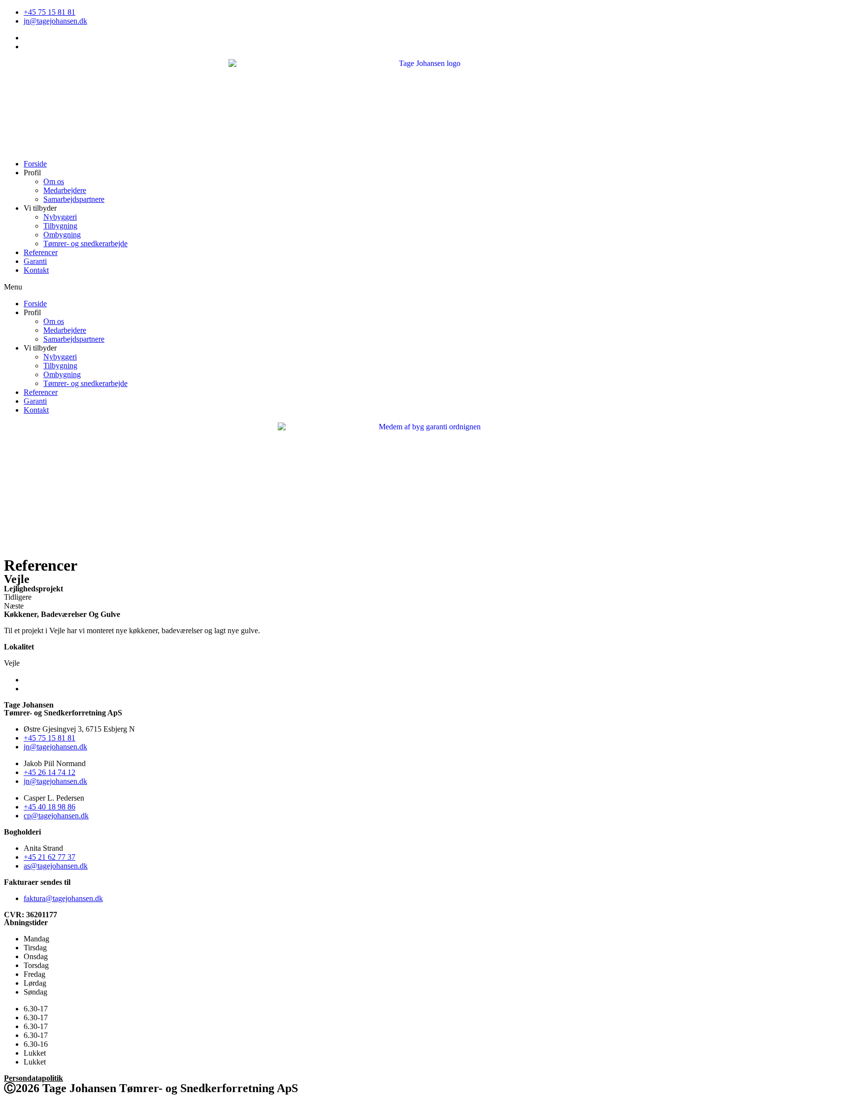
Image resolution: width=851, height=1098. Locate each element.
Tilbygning (60, 226)
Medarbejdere (64, 190)
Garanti (35, 261)
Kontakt (36, 270)
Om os (53, 181)
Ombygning (62, 234)
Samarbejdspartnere (73, 199)
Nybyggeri (60, 217)
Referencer (41, 252)
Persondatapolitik (33, 1078)
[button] (425, 287)
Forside (35, 164)
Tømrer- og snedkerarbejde (85, 243)
